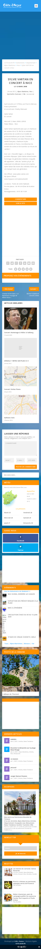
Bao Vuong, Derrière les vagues (21, 594)
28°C (8, 503)
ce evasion (14, 759)
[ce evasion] (6, 760)
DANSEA (13, 739)
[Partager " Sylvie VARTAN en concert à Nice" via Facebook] (8, 263)
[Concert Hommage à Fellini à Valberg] (20, 318)
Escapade (18, 823)
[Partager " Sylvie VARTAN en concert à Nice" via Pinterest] (20, 263)
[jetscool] (6, 769)
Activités (14, 821)
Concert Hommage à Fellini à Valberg (18, 332)
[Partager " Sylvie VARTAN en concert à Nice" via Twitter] (12, 263)
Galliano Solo (9, 418)
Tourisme (25, 825)
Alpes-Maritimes (22, 91)
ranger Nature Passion (19, 776)
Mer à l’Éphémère (15, 608)
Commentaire (20, 199)
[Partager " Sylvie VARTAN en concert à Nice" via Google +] (16, 263)
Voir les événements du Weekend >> (17, 591)
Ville (31, 825)
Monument (30, 823)
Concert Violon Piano (12, 389)
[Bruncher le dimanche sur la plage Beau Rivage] (6, 749)
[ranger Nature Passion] (6, 777)
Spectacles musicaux (14, 94)
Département (9, 823)
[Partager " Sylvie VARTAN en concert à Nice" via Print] (33, 263)
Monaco (27, 644)
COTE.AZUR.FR (20, 944)
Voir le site (20, 203)
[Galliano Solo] (20, 405)
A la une (7, 821)
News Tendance (28, 741)
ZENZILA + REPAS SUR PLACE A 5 (16, 361)
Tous (6, 644)
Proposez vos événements (17, 275)
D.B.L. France (19, 941)
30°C (15, 497)
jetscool (13, 767)
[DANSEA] (6, 740)
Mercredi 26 (8, 518)
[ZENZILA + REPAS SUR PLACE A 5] (20, 348)
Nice (30, 91)
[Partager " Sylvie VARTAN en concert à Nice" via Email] (29, 263)
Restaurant (17, 754)
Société (19, 825)
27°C (8, 495)
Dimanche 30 (28, 523)
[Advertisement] (20, 33)
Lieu (23, 823)
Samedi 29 (27, 518)
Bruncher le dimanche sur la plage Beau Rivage (23, 749)
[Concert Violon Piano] (20, 376)
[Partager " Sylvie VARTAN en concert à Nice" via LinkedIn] (25, 263)
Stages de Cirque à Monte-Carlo (22, 637)
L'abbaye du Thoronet (11, 694)
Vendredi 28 (27, 513)
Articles (21, 741)
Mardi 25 (7, 513)
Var (33, 644)
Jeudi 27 (7, 523)
